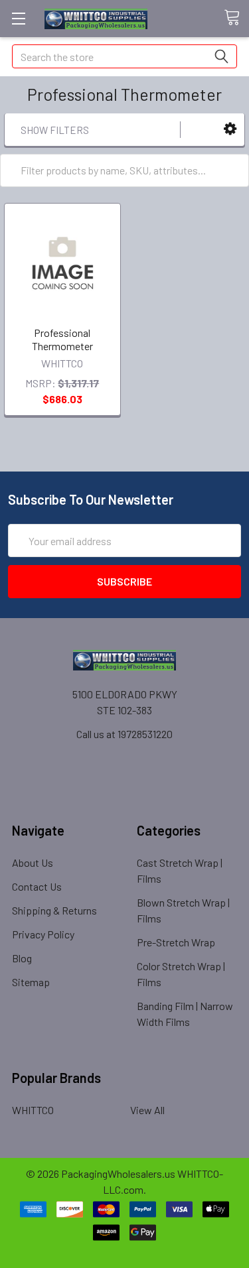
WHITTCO (33, 1110)
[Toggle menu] (18, 18)
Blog (22, 958)
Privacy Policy (43, 934)
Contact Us (37, 886)
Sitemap (31, 982)
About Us (32, 862)
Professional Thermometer (62, 339)
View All (147, 1110)
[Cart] (236, 18)
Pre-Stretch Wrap (176, 942)
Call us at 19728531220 (124, 734)
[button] (230, 129)
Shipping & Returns (54, 910)
